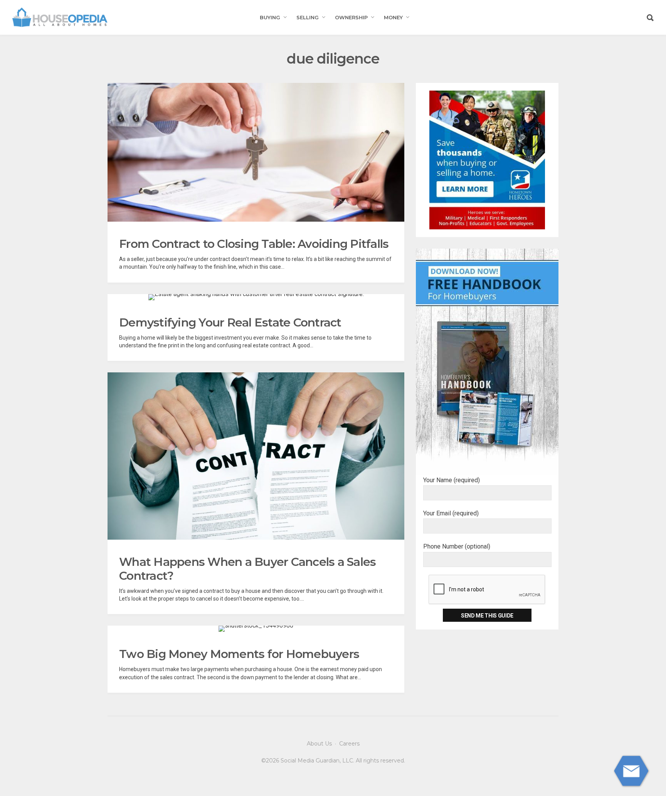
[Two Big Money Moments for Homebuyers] (256, 629)
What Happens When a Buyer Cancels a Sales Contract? (247, 569)
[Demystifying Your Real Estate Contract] (256, 297)
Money (393, 17)
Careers (349, 743)
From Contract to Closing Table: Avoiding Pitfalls (253, 244)
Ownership (351, 17)
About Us (319, 743)
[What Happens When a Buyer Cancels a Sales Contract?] (256, 456)
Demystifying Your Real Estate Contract (230, 322)
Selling (307, 17)
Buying (270, 17)
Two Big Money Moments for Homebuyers (239, 654)
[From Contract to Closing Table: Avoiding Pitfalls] (256, 152)
